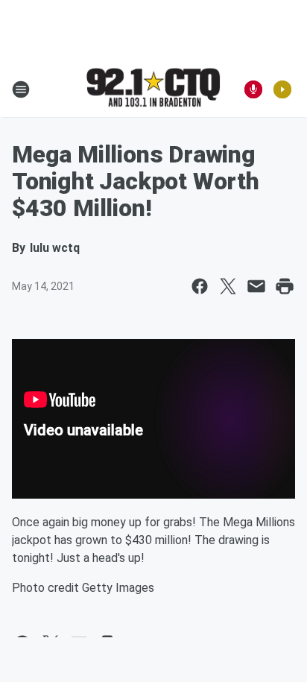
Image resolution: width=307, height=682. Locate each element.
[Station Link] (153, 88)
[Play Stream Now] (282, 89)
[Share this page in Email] (256, 286)
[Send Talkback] (253, 89)
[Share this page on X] (228, 286)
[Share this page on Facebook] (199, 286)
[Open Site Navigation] (21, 89)
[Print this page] (284, 286)
